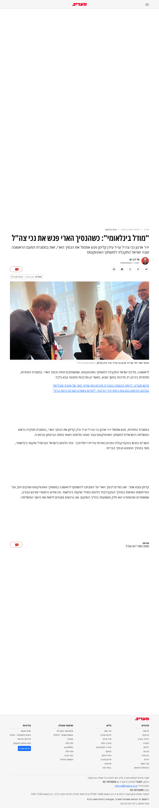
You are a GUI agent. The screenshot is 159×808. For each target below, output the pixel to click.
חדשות (146, 730)
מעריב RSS (106, 743)
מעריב (146, 229)
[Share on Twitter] (130, 269)
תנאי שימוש (26, 730)
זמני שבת (69, 755)
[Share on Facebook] (138, 269)
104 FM (69, 751)
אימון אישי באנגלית (65, 730)
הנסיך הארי (143, 546)
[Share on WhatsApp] (122, 269)
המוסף (108, 751)
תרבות (146, 751)
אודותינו (107, 763)
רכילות (146, 747)
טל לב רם (134, 259)
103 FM (69, 743)
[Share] (146, 269)
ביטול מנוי (107, 767)
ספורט (146, 743)
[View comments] (16, 269)
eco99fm (68, 747)
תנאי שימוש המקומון (22, 743)
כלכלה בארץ (143, 739)
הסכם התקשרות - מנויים (20, 734)
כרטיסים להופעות (141, 767)
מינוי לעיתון (106, 755)
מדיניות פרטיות (24, 739)
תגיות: (145, 543)
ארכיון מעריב (105, 759)
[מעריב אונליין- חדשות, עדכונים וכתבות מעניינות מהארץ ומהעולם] (79, 4)
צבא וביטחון (111, 229)
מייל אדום (107, 739)
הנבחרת (145, 755)
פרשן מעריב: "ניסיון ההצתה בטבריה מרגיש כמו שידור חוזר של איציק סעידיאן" (101, 385)
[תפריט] (152, 5)
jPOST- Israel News (63, 734)
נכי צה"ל (130, 546)
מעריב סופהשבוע (103, 747)
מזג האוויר (144, 763)
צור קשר (107, 730)
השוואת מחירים (66, 759)
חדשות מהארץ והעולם (130, 229)
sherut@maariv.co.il (126, 786)
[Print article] (114, 269)
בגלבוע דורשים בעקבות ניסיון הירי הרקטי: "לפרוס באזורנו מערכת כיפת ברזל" (101, 391)
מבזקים (146, 734)
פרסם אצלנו (105, 734)
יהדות (146, 759)
